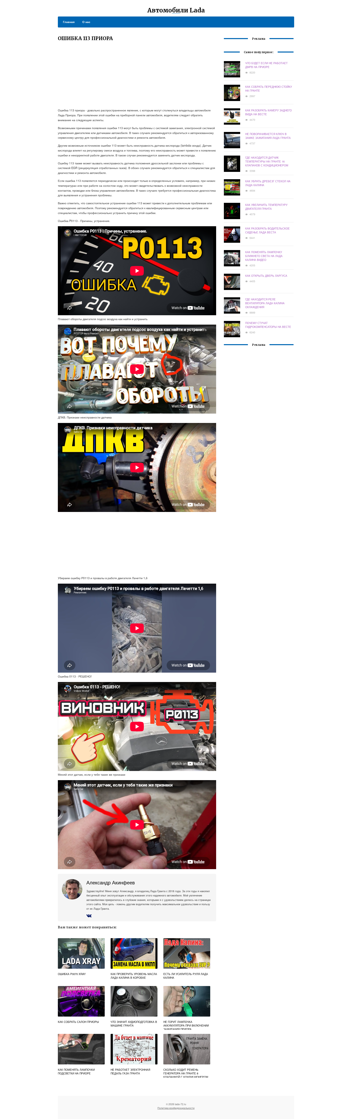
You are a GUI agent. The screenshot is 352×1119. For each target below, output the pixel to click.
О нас (86, 22)
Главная (69, 22)
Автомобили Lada (176, 10)
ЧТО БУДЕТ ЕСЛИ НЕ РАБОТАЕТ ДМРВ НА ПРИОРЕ (266, 65)
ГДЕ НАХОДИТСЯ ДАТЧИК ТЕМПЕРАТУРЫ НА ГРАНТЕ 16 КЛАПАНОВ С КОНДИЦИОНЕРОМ (266, 161)
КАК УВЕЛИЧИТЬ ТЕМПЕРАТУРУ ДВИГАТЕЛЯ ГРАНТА (266, 207)
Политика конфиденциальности (176, 1108)
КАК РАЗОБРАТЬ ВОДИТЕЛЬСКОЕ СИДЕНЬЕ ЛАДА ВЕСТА (267, 230)
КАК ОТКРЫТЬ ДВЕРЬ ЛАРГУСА (266, 276)
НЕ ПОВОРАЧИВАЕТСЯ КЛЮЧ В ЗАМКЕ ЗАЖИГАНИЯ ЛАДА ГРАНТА (268, 136)
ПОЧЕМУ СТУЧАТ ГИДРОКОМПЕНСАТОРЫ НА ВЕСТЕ (268, 325)
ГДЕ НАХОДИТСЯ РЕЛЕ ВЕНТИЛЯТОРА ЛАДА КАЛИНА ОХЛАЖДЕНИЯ (265, 303)
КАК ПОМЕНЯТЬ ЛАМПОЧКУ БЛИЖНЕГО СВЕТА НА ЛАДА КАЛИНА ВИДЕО (264, 256)
